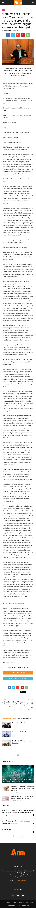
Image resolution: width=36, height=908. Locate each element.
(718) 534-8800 (21, 881)
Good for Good (7, 829)
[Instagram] (13, 895)
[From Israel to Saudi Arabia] (6, 734)
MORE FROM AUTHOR (25, 718)
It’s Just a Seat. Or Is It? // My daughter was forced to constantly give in (10, 704)
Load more (17, 836)
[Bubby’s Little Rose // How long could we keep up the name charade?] (5, 798)
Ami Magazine (7, 30)
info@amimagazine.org (20, 883)
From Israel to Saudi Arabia (21, 732)
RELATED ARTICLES (9, 718)
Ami (3, 10)
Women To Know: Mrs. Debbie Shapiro (17, 779)
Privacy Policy (29, 902)
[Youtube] (23, 895)
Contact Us (21, 902)
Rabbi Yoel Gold (6, 832)
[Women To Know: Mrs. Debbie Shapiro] (18, 774)
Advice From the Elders (20, 723)
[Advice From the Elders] (6, 725)
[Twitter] (18, 895)
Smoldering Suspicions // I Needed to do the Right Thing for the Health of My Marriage (22, 788)
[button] (33, 2)
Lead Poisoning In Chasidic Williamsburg (16, 821)
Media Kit (14, 902)
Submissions (6, 902)
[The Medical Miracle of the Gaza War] (6, 743)
